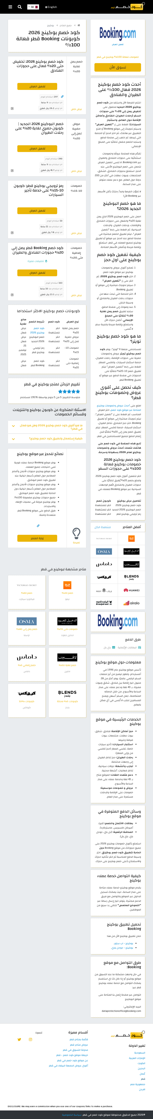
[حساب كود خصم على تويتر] (19, 1039)
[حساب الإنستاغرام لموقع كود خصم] (30, 1039)
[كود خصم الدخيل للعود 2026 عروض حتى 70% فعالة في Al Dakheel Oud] (67, 621)
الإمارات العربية (137, 1058)
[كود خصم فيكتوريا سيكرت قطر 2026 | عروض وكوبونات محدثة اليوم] (27, 585)
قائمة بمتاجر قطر (79, 1039)
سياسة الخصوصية (71, 1114)
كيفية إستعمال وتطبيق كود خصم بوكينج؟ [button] (55, 438)
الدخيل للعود (67, 635)
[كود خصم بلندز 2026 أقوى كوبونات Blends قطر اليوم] (67, 693)
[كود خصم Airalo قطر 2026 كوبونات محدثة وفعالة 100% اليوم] (131, 602)
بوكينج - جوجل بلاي (122, 947)
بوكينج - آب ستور (123, 943)
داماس (27, 671)
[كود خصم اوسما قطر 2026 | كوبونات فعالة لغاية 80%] (27, 621)
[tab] (47, 427)
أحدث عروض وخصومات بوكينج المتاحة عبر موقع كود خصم (119, 407)
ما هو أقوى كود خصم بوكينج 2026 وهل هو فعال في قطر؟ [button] (51, 427)
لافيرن (67, 671)
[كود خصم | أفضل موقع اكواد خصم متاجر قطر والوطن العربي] (78, 25)
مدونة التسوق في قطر (75, 1050)
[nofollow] (118, 39)
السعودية (139, 1053)
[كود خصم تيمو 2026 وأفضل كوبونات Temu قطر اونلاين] (67, 585)
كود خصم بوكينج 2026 (37, 330)
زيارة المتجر (37, 538)
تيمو (67, 599)
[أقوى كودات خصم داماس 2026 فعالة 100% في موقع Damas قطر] (27, 657)
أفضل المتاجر (132, 527)
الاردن (142, 1089)
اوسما (27, 635)
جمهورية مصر (137, 1084)
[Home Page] (127, 6)
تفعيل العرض (37, 86)
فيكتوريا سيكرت (26, 599)
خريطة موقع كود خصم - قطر (72, 1055)
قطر (143, 1079)
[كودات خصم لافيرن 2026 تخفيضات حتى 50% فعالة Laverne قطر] (67, 657)
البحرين (141, 1068)
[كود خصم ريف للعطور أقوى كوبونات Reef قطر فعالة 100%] (104, 590)
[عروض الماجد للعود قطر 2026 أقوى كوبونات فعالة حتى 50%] (104, 602)
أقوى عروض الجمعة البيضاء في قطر (68, 1066)
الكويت (141, 1063)
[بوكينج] (118, 621)
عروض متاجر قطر (79, 1045)
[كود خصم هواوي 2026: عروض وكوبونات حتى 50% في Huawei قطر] (131, 590)
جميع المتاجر (66, 25)
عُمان (142, 1074)
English (52, 7)
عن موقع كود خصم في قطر (72, 1060)
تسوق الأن (117, 67)
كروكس (27, 707)
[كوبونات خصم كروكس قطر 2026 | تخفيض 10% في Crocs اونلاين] (27, 693)
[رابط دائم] (62, 96)
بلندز (67, 707)
